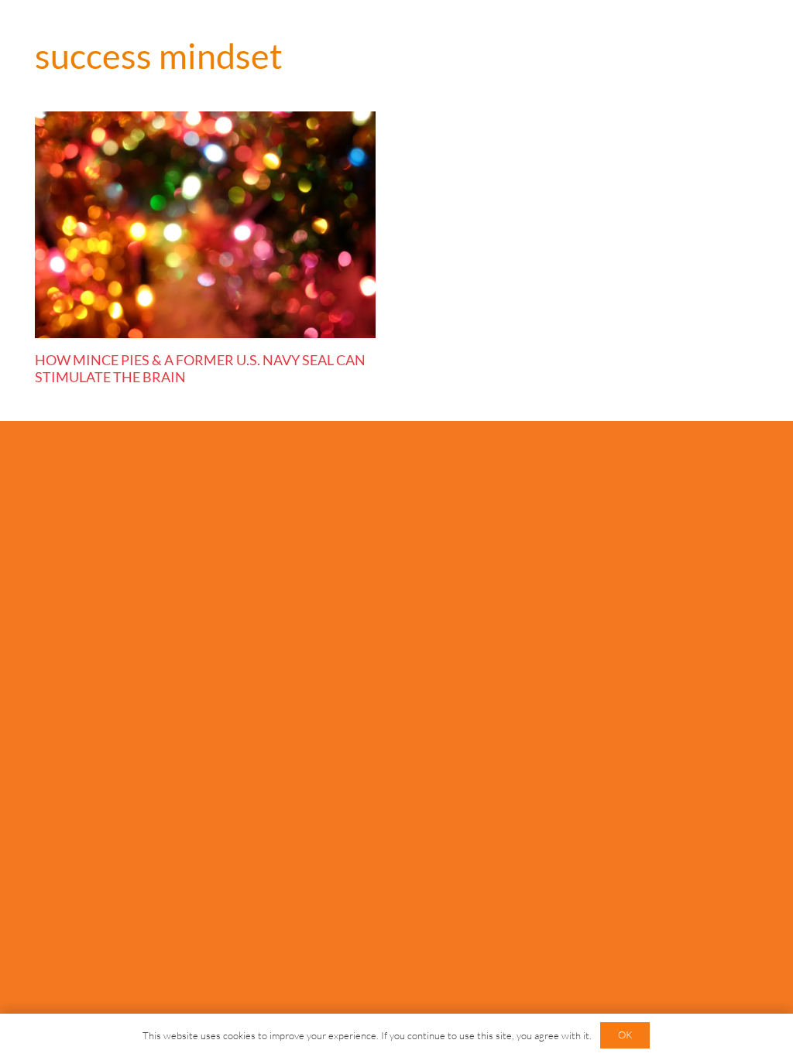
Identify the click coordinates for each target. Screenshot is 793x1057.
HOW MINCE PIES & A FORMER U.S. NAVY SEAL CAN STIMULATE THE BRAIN (200, 368)
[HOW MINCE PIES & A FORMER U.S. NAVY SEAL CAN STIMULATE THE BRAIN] (205, 224)
